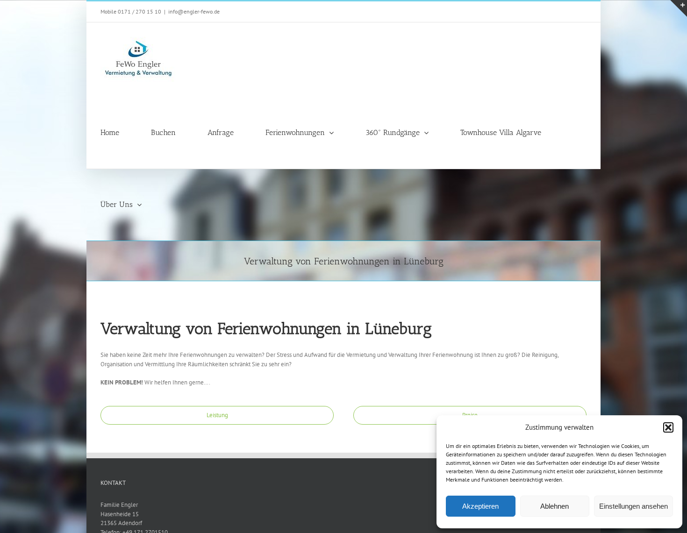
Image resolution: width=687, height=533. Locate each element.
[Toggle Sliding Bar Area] (678, 8)
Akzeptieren (480, 506)
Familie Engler (119, 505)
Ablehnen (554, 506)
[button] (668, 427)
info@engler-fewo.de (194, 11)
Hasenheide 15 (119, 514)
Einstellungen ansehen (633, 506)
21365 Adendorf (121, 523)
